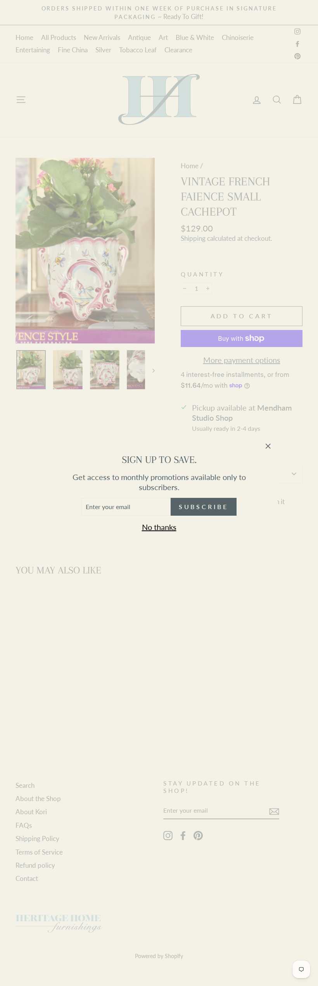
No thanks (159, 527)
